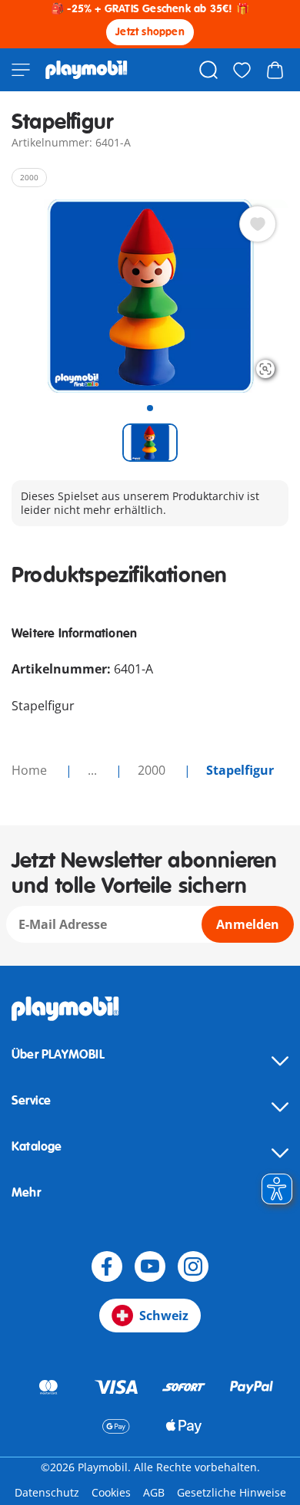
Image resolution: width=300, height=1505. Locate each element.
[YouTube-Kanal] (150, 1266)
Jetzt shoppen (150, 31)
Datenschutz (47, 1492)
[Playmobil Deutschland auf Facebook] (107, 1266)
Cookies (111, 1492)
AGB (154, 1492)
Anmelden (247, 924)
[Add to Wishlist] (257, 224)
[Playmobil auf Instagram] (193, 1266)
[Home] (86, 70)
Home (31, 770)
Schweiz (163, 1315)
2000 (153, 770)
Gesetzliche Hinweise (231, 1492)
